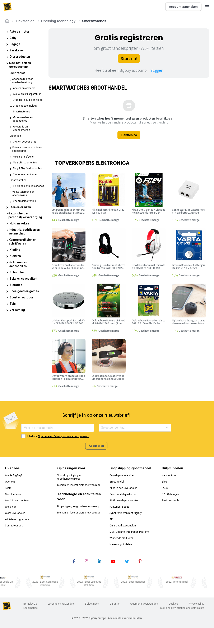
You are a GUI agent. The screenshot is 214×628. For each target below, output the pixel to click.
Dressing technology (58, 21)
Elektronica (25, 21)
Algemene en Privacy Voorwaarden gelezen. (63, 436)
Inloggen (155, 70)
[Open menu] (207, 7)
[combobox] (101, 427)
